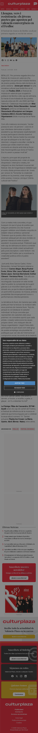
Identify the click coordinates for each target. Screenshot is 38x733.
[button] (19, 392)
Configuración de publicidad (11, 374)
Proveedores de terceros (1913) (17, 359)
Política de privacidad (24, 378)
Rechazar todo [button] (19, 388)
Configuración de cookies (10, 378)
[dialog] (19, 366)
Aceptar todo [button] (19, 383)
